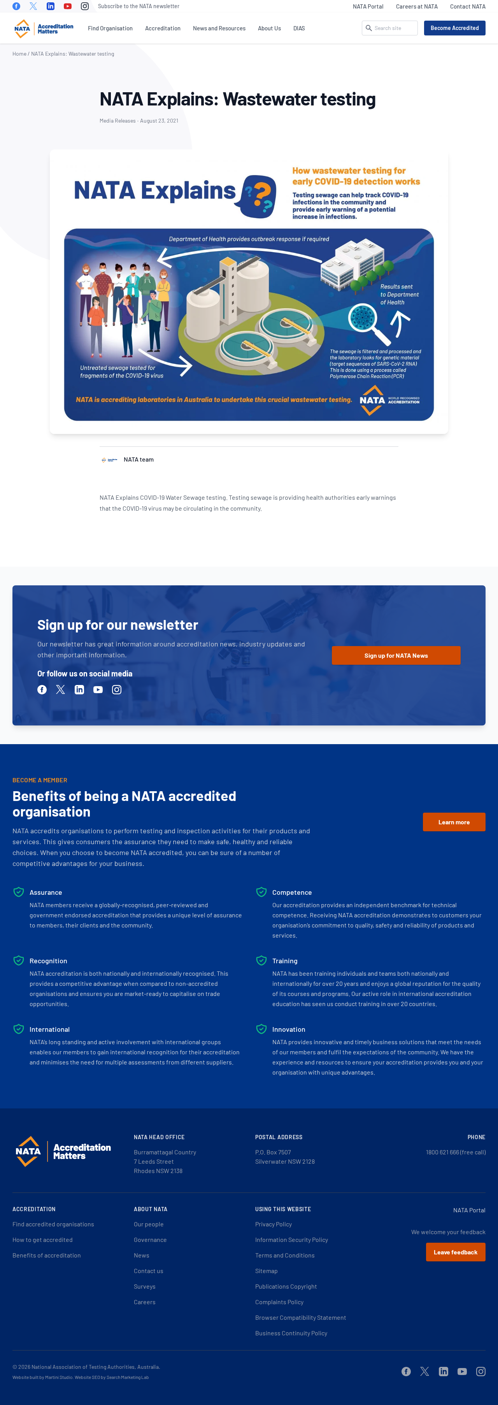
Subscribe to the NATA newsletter (138, 6)
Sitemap (266, 1270)
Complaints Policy (279, 1301)
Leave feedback (456, 1252)
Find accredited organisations (53, 1224)
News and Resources (219, 28)
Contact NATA (468, 6)
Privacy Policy (273, 1224)
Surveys (145, 1286)
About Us (269, 28)
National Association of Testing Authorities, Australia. (96, 1366)
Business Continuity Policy (291, 1333)
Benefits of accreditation (46, 1255)
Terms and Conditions (285, 1255)
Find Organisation (110, 28)
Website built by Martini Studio (42, 1377)
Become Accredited (455, 28)
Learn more (454, 821)
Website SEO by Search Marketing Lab (112, 1377)
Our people (149, 1224)
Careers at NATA (417, 6)
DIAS (299, 28)
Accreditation (163, 28)
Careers (145, 1301)
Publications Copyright (286, 1286)
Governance (150, 1239)
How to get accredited (42, 1239)
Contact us (148, 1270)
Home (19, 53)
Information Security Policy (291, 1239)
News (141, 1255)
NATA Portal (368, 6)
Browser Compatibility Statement (300, 1317)
